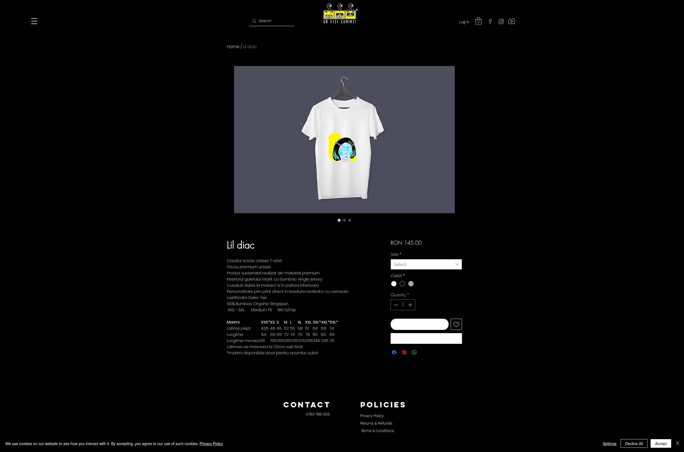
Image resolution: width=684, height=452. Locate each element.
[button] (478, 21)
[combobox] (426, 264)
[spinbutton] (403, 305)
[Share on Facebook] (394, 352)
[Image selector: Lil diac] (339, 220)
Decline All (634, 443)
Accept (661, 443)
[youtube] (512, 21)
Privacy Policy (211, 443)
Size (396, 254)
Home (233, 47)
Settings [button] (609, 443)
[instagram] (501, 21)
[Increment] (410, 305)
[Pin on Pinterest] (404, 352)
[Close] (677, 443)
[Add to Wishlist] (456, 324)
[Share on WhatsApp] (414, 352)
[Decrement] (395, 305)
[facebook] (490, 21)
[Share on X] (424, 352)
